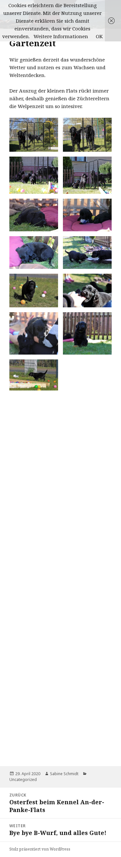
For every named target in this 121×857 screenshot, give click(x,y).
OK (99, 36)
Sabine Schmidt (64, 773)
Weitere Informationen (61, 36)
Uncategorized (23, 779)
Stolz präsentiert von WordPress (39, 849)
